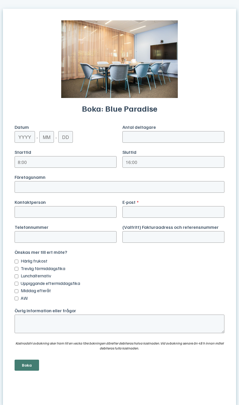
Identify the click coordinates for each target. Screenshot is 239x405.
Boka (27, 365)
